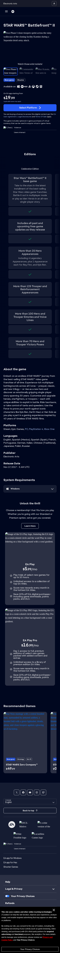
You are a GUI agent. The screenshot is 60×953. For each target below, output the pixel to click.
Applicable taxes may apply (12, 101)
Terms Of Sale (41, 116)
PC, (27, 429)
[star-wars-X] (16, 792)
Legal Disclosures (24, 116)
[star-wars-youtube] (30, 792)
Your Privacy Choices (30, 949)
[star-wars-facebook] (23, 792)
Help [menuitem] (7, 881)
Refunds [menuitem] (9, 903)
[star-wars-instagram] (36, 792)
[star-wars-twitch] (43, 792)
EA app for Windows (12, 858)
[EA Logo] (13, 11)
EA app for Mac (10, 862)
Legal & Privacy (13, 888)
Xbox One (49, 429)
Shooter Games (10, 867)
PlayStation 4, (36, 429)
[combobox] (30, 801)
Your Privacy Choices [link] (23, 896)
